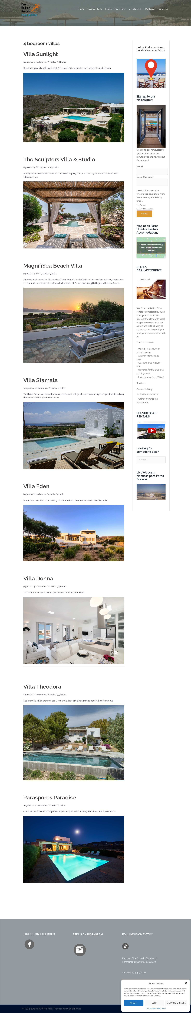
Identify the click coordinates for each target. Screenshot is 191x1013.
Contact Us (163, 9)
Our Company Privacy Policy (156, 1008)
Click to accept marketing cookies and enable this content (151, 248)
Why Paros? (150, 9)
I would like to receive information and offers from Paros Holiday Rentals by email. (151, 195)
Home (81, 9)
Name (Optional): (145, 177)
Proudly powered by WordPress (36, 1009)
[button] (186, 983)
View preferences (176, 1003)
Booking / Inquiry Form (115, 9)
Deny (154, 1003)
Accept (133, 1003)
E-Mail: (140, 166)
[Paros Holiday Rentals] (31, 9)
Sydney (64, 1009)
